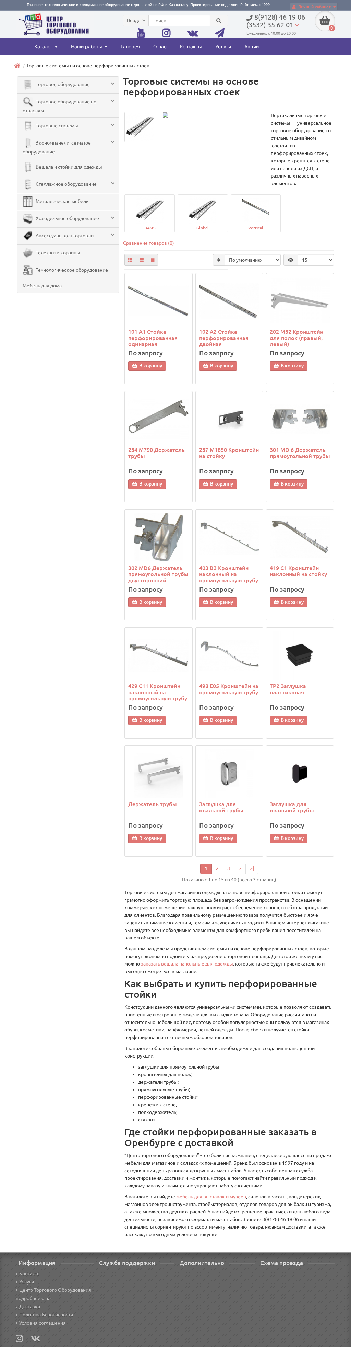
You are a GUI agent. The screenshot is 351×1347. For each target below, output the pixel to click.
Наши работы (86, 46)
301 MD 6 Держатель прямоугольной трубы (300, 453)
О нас (160, 46)
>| (252, 868)
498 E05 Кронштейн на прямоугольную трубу (228, 689)
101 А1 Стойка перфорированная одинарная (153, 338)
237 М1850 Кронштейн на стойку (229, 453)
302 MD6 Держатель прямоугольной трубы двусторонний (158, 574)
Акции (251, 46)
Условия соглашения (42, 1323)
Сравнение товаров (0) (148, 243)
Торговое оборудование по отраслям (59, 106)
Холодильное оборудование (67, 218)
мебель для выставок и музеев (211, 1196)
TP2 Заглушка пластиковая (288, 689)
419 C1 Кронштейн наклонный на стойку (298, 571)
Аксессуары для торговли (64, 235)
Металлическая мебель (61, 201)
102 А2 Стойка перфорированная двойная (224, 338)
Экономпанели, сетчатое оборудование (57, 147)
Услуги (223, 46)
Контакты (191, 46)
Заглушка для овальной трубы (221, 807)
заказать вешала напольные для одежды (187, 964)
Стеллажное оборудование (66, 184)
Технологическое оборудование (71, 270)
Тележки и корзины (57, 252)
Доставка (29, 1306)
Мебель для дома (42, 285)
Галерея (130, 46)
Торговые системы (56, 125)
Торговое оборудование (62, 84)
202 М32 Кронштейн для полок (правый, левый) (296, 338)
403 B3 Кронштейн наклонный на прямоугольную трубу (228, 574)
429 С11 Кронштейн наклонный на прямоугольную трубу (157, 692)
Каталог (43, 46)
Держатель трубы (152, 804)
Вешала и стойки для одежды (68, 167)
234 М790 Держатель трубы (156, 453)
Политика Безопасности (46, 1314)
